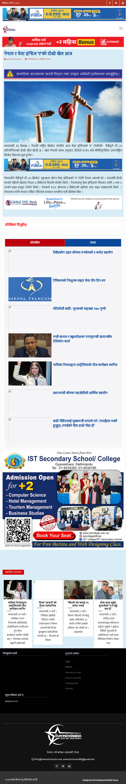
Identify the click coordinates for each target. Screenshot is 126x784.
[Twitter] (63, 766)
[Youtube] (69, 766)
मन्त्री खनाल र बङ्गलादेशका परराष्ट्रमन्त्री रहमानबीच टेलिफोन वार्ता (82, 339)
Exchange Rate (71, 683)
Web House (113, 780)
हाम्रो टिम (68, 667)
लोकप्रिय (35, 242)
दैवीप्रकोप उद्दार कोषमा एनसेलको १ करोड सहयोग (83, 252)
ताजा (93, 242)
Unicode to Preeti (73, 672)
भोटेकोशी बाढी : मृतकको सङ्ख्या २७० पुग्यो (79, 309)
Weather (69, 688)
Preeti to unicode (73, 678)
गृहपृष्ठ (67, 662)
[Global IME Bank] (63, 204)
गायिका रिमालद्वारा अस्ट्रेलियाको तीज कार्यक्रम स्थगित (85, 365)
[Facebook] (56, 766)
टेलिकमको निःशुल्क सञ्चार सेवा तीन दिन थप (79, 280)
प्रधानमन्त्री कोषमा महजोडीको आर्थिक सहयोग (80, 393)
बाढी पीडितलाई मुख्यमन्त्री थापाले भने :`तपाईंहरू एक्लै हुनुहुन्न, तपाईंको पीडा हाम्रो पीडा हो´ (85, 423)
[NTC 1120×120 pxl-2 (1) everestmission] (63, 167)
